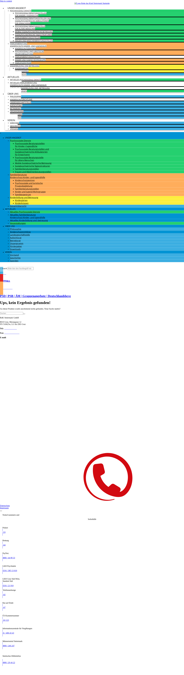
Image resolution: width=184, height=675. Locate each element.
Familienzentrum (23, 63)
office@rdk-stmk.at (14, 337)
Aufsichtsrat (16, 105)
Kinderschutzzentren (25, 48)
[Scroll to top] (1, 510)
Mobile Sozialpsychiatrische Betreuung (34, 31)
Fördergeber (16, 246)
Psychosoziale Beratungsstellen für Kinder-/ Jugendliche (31, 14)
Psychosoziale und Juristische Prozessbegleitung (29, 52)
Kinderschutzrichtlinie (21, 99)
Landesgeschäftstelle (20, 102)
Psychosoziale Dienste (20, 11)
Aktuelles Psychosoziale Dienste (25, 79)
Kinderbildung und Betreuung (24, 66)
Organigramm (17, 111)
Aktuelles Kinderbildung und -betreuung (30, 88)
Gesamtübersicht (18, 206)
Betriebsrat (15, 108)
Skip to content (6, 1)
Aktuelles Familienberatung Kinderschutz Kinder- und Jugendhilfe (28, 83)
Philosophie (15, 96)
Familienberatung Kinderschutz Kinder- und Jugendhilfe (28, 44)
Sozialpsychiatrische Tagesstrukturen (33, 34)
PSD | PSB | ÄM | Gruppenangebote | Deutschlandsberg (35, 296)
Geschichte (15, 126)
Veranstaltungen (18, 223)
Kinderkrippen (22, 71)
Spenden (14, 129)
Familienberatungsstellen (27, 37)
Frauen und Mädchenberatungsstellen (34, 40)
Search (4, 268)
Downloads (15, 249)
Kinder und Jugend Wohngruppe (30, 60)
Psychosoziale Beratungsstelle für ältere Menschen (30, 27)
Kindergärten (21, 68)
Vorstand (14, 123)
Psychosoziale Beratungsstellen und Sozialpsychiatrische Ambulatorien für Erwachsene (33, 20)
